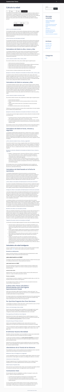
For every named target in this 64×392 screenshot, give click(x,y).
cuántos (13, 249)
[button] (56, 1)
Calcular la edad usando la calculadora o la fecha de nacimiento (50, 21)
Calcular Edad (24, 11)
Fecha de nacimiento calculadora (51, 34)
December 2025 (49, 43)
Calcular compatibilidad (18, 25)
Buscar (55, 8)
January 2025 (48, 48)
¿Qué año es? (48, 28)
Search (47, 6)
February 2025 (48, 46)
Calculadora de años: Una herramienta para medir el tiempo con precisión (50, 31)
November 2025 (49, 45)
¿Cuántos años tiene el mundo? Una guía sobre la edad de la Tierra (51, 25)
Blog (46, 57)
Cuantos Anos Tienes (12, 1)
